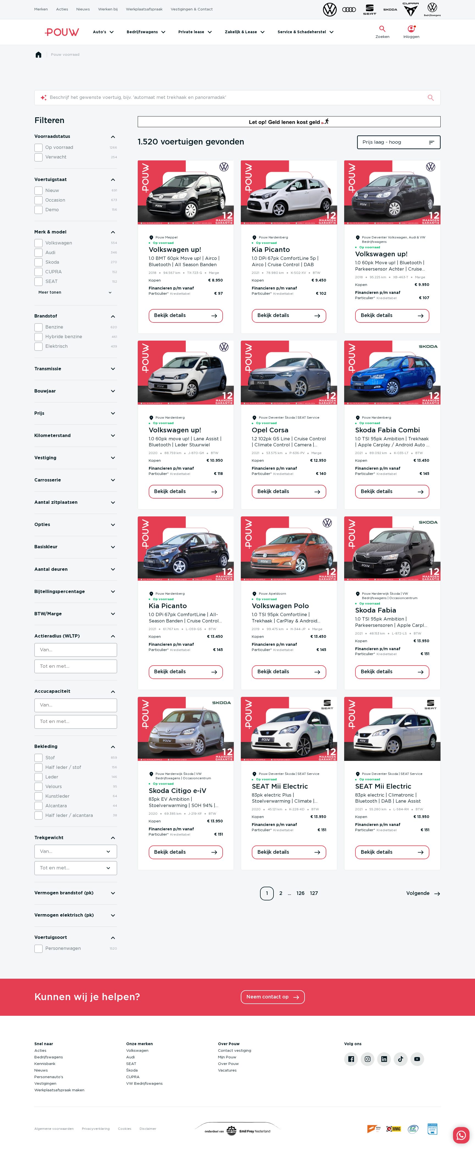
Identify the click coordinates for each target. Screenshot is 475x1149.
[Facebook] (351, 1059)
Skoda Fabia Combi (387, 430)
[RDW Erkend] (374, 1129)
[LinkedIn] (384, 1059)
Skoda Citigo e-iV (177, 791)
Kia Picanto (271, 250)
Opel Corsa (270, 430)
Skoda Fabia (375, 610)
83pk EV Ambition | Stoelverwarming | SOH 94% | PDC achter (182, 805)
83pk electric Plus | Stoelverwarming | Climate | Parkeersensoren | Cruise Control (288, 801)
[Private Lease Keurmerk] (432, 1129)
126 (301, 893)
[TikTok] (400, 1059)
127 (314, 893)
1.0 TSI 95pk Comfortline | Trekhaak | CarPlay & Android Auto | (284, 621)
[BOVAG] (393, 1129)
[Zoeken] (431, 98)
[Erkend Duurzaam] (413, 1129)
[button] (423, 893)
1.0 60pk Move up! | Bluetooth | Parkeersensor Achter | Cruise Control (389, 269)
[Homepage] (38, 55)
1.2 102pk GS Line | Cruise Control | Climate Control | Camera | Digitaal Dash (289, 445)
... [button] (289, 893)
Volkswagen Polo (280, 606)
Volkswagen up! (175, 250)
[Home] (62, 32)
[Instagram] (367, 1059)
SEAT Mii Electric (280, 786)
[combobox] (75, 650)
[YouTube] (417, 1059)
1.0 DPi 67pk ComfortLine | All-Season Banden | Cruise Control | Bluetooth (185, 621)
